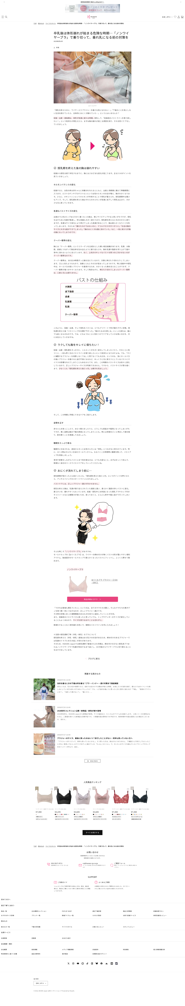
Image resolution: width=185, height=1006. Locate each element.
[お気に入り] (175, 17)
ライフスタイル (51, 23)
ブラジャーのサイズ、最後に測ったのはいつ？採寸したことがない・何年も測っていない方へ (95, 738)
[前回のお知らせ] (4, 2)
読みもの (41, 23)
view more (92, 761)
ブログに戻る (94, 658)
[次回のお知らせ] (180, 2)
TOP (35, 23)
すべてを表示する (92, 832)
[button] (2, 17)
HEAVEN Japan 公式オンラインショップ (50, 991)
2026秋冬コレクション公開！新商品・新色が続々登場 (79, 710)
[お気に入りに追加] (52, 789)
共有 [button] (57, 47)
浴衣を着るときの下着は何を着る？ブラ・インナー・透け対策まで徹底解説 (87, 683)
